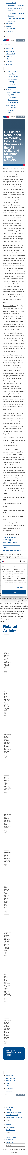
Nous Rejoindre (10, 23)
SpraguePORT (12, 97)
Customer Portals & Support (14, 92)
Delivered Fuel (10, 54)
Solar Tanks (11, 84)
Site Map (8, 1110)
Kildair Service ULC (12, 1115)
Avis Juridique (10, 1107)
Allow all (14, 592)
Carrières (8, 26)
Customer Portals (11, 3)
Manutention (9, 61)
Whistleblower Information (14, 1117)
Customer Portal (11, 1137)
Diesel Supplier (8, 540)
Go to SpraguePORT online (12, 550)
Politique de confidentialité (14, 1112)
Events (8, 36)
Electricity (9, 56)
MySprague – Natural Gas (16, 5)
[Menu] (3, 68)
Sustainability (10, 31)
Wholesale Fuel (10, 51)
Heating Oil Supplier (9, 537)
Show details (19, 587)
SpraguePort (9, 1142)
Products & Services (12, 71)
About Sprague (10, 29)
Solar (7, 59)
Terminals (9, 64)
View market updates (10, 542)
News (7, 34)
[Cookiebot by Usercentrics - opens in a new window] (19, 561)
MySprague (11, 95)
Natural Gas (9, 48)
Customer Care (13, 100)
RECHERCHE (20, 40)
